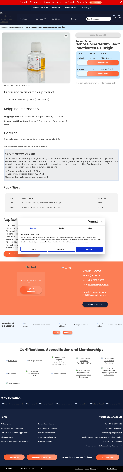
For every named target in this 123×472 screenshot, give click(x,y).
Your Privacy (79, 469)
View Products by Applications (21, 254)
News (43, 8)
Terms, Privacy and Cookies (112, 442)
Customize (60, 249)
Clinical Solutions (7, 437)
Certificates (57, 19)
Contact (54, 8)
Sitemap (93, 469)
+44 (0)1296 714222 (94, 275)
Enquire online (96, 304)
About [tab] (90, 228)
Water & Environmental (46, 433)
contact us (17, 177)
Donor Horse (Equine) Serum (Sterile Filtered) (28, 99)
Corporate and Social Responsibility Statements (103, 446)
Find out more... (95, 2)
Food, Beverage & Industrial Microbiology (15, 442)
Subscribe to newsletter (42, 457)
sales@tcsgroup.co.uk (98, 284)
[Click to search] (109, 16)
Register (67, 332)
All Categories (6, 424)
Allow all (89, 249)
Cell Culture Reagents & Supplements (14, 433)
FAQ (62, 116)
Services (39, 19)
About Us (35, 8)
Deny (34, 249)
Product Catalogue (45, 442)
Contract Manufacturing (47, 437)
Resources (75, 19)
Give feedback (31, 290)
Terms (87, 469)
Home (3, 417)
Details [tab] (61, 228)
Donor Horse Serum (16, 27)
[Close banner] (102, 221)
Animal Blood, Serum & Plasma (12, 428)
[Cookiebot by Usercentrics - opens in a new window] (89, 221)
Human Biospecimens (46, 424)
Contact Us (14, 457)
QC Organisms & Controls (47, 428)
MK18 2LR (86, 295)
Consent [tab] (33, 228)
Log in (56, 332)
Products (23, 19)
